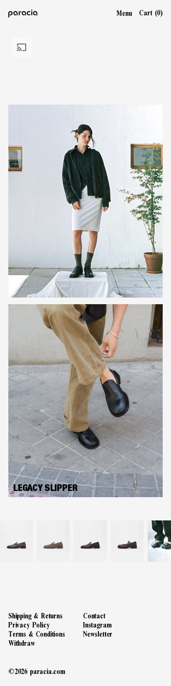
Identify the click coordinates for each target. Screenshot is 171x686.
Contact (94, 615)
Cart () (151, 13)
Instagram (97, 624)
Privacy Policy (28, 624)
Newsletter (97, 634)
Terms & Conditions (36, 634)
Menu (124, 13)
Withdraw (21, 643)
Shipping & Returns (35, 615)
